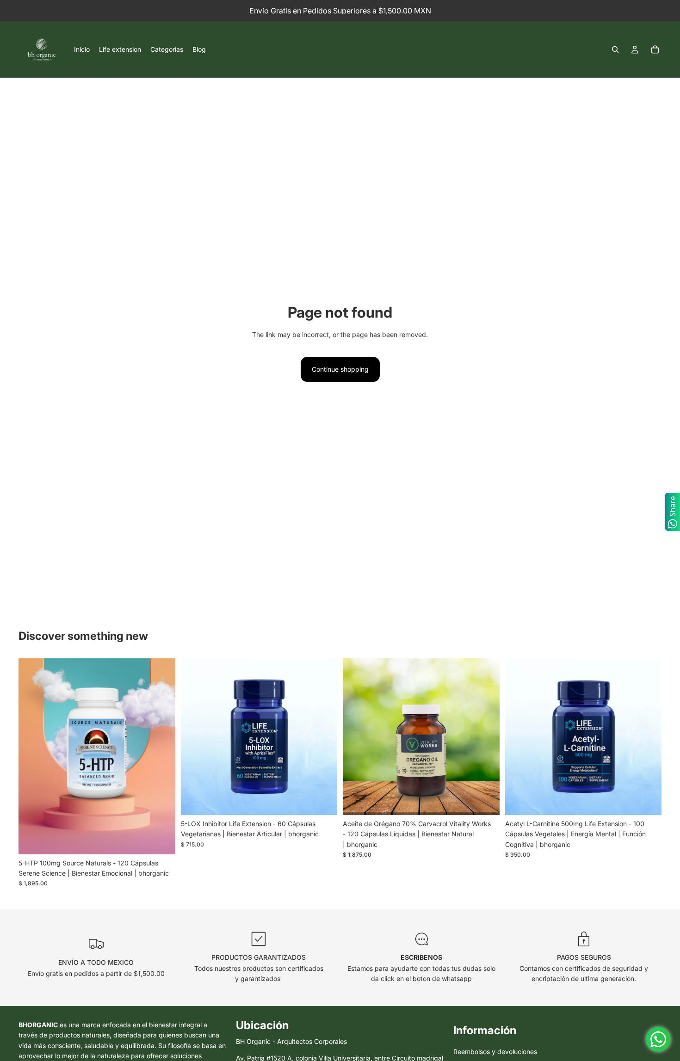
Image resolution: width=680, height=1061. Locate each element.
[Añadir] (161, 840)
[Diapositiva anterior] (32, 756)
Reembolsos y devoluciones (495, 1052)
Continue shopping (340, 369)
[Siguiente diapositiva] (161, 756)
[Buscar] (615, 49)
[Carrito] (655, 49)
